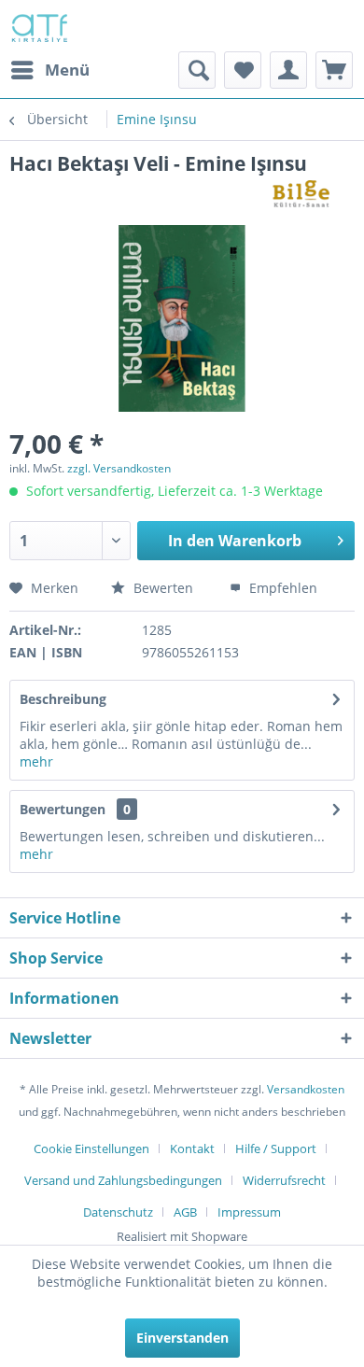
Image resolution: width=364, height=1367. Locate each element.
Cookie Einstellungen (91, 1148)
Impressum (249, 1212)
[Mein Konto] (288, 70)
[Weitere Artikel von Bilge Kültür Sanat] (308, 192)
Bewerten (163, 588)
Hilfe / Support (275, 1148)
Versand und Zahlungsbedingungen (123, 1180)
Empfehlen (281, 588)
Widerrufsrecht (284, 1180)
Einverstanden (182, 1337)
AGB (185, 1212)
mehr (36, 761)
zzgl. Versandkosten (119, 468)
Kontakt (192, 1148)
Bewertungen (62, 809)
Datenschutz (118, 1212)
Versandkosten (305, 1089)
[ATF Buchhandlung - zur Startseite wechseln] (38, 25)
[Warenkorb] (334, 70)
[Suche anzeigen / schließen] (197, 70)
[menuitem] (49, 70)
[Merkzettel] (242, 70)
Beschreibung (63, 699)
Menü (67, 69)
